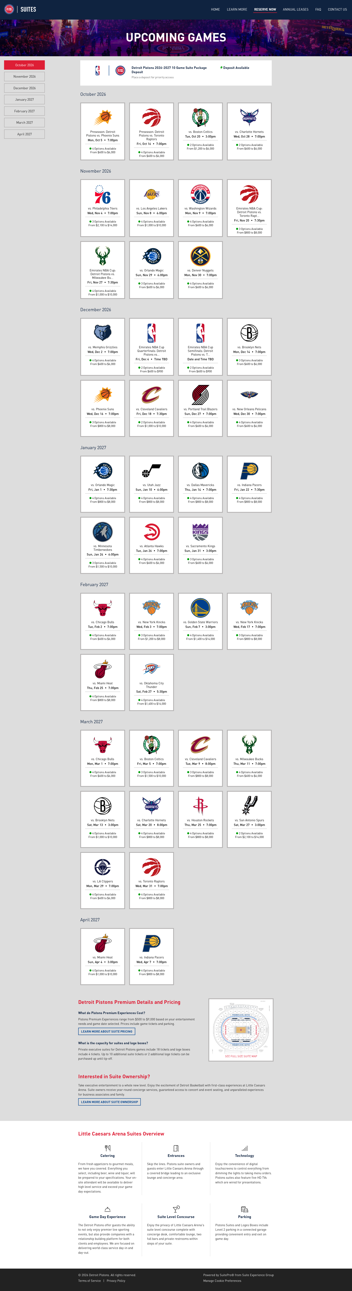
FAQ (318, 9)
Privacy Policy (116, 1281)
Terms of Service (89, 1281)
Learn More (237, 9)
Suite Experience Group (258, 1275)
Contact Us (337, 9)
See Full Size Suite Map (241, 1056)
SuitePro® (227, 1275)
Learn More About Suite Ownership (109, 1102)
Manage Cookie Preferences (222, 1281)
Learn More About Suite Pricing (106, 1031)
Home (215, 9)
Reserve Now (265, 9)
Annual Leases (295, 9)
